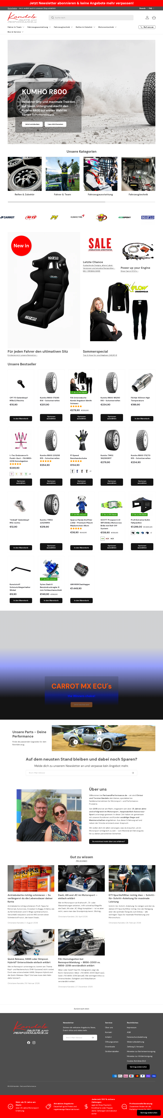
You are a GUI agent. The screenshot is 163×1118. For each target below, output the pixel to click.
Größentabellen (112, 1051)
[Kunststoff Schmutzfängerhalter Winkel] (21, 569)
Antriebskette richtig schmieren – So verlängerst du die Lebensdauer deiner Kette (30, 898)
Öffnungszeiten (111, 1042)
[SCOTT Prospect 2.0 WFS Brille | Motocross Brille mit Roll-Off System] (112, 505)
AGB (129, 1032)
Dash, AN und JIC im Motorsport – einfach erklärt (77, 897)
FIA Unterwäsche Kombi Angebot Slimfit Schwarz (81, 400)
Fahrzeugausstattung (37, 27)
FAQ (150, 8)
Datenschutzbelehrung (137, 1037)
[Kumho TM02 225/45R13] (51, 505)
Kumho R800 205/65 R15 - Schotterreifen (50, 457)
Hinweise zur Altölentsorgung (139, 1056)
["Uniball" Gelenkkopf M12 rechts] (21, 505)
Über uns (109, 1027)
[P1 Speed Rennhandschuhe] (81, 440)
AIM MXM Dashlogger (80, 584)
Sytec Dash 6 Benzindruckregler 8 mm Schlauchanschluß (51, 587)
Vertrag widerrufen (138, 1067)
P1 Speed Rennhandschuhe (78, 457)
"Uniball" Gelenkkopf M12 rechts (19, 521)
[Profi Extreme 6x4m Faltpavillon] (142, 505)
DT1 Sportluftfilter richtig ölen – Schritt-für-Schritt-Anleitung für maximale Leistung (132, 898)
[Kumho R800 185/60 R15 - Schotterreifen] (112, 382)
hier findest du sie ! (29, 8)
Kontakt (108, 1032)
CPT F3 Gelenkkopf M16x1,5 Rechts (19, 399)
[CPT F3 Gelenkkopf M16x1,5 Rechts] (21, 382)
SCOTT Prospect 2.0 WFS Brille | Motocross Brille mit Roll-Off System (111, 524)
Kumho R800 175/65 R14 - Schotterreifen (50, 399)
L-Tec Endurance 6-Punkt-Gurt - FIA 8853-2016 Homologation (21, 458)
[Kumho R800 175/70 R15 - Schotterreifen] (142, 440)
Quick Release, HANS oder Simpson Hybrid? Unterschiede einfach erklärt (29, 960)
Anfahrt (108, 1037)
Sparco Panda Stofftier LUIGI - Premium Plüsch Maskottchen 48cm (81, 523)
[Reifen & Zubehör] (25, 174)
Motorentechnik (106, 27)
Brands (142, 8)
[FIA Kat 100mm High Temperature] (142, 382)
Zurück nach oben (81, 1009)
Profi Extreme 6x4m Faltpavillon (140, 521)
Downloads (110, 1046)
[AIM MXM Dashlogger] (81, 569)
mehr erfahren (48, 124)
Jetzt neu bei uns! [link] (81, 704)
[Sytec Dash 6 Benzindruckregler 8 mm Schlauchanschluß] (51, 569)
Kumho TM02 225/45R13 (46, 521)
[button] (154, 17)
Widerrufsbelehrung (135, 1042)
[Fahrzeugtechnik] (138, 174)
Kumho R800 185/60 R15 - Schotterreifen (110, 399)
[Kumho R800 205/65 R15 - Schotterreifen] (51, 440)
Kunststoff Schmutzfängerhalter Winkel (20, 587)
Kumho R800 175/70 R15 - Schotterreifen (140, 457)
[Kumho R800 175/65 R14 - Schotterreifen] (51, 382)
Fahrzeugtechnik (62, 27)
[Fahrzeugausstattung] (100, 174)
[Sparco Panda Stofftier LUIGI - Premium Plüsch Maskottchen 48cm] (81, 505)
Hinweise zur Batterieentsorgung (141, 1051)
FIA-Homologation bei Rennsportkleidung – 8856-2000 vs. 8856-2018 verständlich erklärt (79, 962)
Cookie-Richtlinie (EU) (136, 1061)
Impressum (131, 1027)
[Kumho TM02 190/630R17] (112, 440)
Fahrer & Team (15, 27)
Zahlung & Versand (135, 1046)
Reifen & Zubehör (84, 27)
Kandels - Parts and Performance (24, 1086)
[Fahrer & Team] (63, 174)
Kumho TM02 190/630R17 (107, 457)
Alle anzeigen (81, 861)
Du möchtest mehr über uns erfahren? (108, 841)
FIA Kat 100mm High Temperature (140, 399)
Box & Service (14, 32)
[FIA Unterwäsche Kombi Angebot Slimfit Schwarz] (81, 382)
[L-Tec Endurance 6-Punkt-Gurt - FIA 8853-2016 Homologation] (21, 440)
